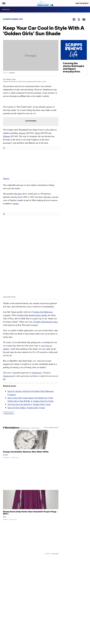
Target (37, 133)
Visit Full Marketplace (51, 427)
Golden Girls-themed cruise (45, 321)
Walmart (12, 73)
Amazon (22, 133)
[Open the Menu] (4, 3)
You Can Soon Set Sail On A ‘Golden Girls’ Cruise (29, 404)
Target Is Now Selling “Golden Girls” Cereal (26, 407)
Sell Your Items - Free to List (29, 428)
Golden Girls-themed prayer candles (32, 315)
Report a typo (8, 413)
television (18, 193)
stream (15, 203)
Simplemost (37, 372)
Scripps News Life (13, 19)
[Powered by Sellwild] (55, 553)
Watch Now (81, 3)
